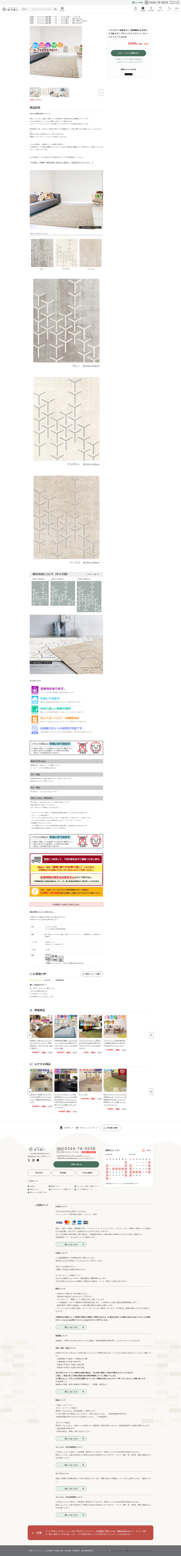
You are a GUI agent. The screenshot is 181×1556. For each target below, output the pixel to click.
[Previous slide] (30, 1035)
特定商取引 (76, 1550)
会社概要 (68, 1550)
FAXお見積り (87, 1173)
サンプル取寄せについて (85, 1189)
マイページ (38, 1550)
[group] (41, 1034)
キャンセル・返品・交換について (88, 1186)
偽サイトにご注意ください (38, 1192)
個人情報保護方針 (87, 1550)
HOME (32, 16)
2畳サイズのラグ (77, 18)
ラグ (56, 16)
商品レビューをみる (128, 69)
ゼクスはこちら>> (35, 680)
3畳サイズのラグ (77, 23)
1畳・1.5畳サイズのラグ (79, 20)
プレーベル (77, 16)
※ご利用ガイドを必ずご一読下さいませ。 (66, 904)
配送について (55, 1186)
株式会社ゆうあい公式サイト (39, 1156)
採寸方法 (39, 1173)
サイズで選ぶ (65, 18)
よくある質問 (48, 1550)
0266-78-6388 (73, 1152)
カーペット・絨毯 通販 (44, 16)
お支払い (33, 1186)
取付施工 (63, 1173)
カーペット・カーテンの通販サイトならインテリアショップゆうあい (132, 1550)
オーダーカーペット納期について (62, 1189)
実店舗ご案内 (112, 1128)
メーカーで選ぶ (65, 16)
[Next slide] (101, 93)
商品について (34, 1189)
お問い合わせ (76, 1164)
